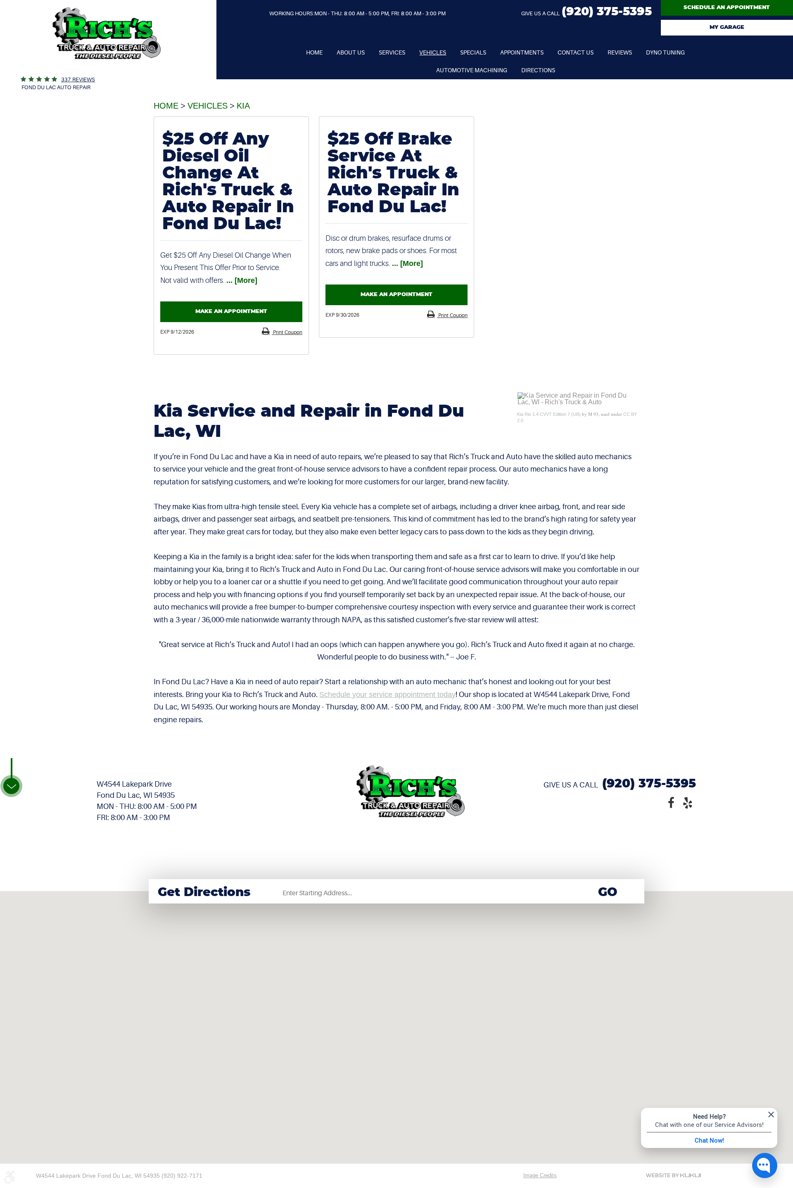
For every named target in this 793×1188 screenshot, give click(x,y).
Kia (243, 105)
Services (392, 52)
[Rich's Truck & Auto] (106, 72)
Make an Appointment (231, 311)
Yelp (687, 802)
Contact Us (576, 52)
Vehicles (432, 52)
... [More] (240, 280)
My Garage (727, 27)
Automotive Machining (471, 70)
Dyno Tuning (665, 52)
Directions (538, 70)
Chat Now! (709, 1140)
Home (314, 52)
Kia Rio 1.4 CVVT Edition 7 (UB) (549, 414)
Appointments (522, 52)
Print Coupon (287, 332)
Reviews (620, 52)
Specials (473, 52)
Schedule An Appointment (727, 7)
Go (607, 893)
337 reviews (78, 79)
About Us (351, 52)
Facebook (671, 802)
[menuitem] (314, 53)
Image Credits (540, 1175)
